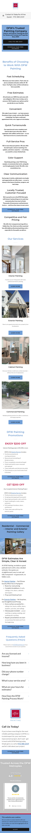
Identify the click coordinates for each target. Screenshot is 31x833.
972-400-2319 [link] (18, 17)
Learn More (15, 286)
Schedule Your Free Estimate (15, 47)
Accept (15, 829)
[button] (3, 15)
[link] (15, 6)
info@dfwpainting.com (19, 644)
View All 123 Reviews (15, 780)
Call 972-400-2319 (15, 41)
